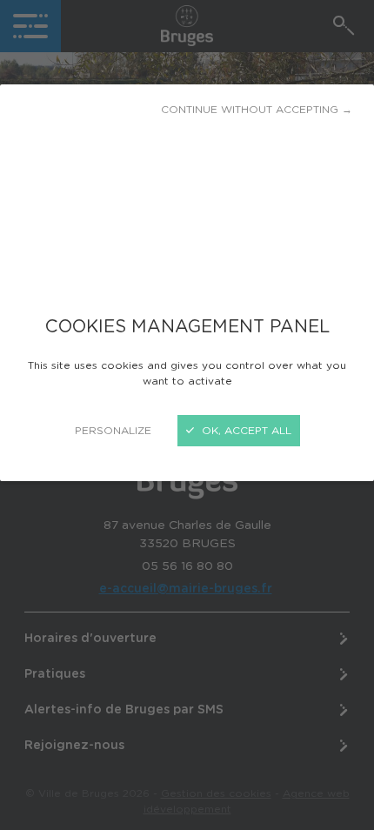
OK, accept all (244, 430)
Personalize (113, 430)
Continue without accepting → (256, 109)
